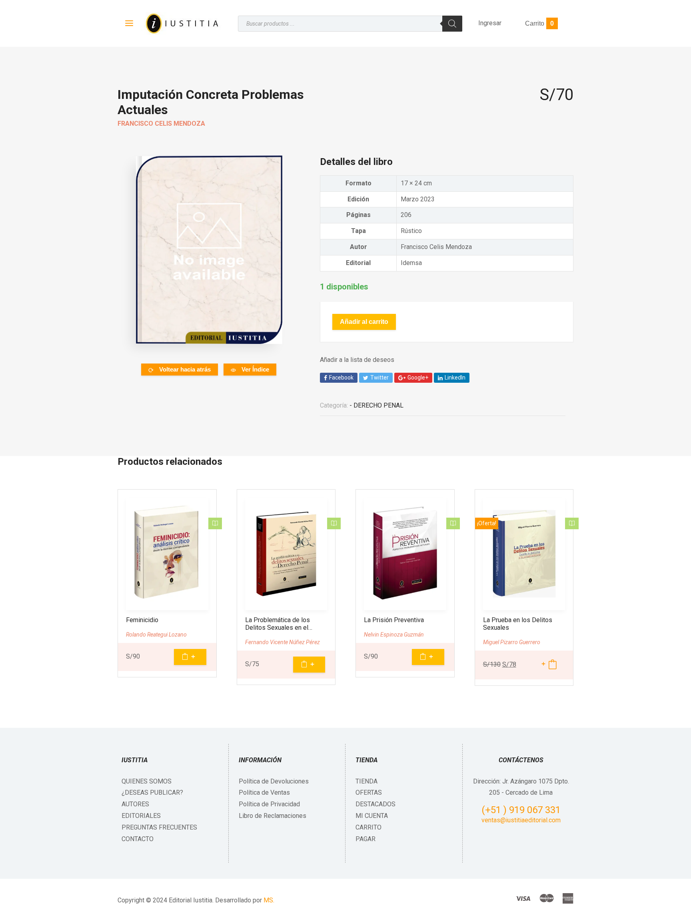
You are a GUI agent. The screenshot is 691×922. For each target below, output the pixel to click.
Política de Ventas (264, 792)
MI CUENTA (371, 816)
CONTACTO (138, 839)
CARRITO (368, 827)
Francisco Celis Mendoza (161, 123)
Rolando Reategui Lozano (156, 634)
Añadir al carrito (364, 321)
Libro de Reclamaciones (272, 816)
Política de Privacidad (269, 804)
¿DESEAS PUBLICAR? (152, 792)
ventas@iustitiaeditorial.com (521, 820)
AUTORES (135, 804)
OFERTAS (368, 792)
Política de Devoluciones (274, 781)
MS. (269, 900)
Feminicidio (142, 620)
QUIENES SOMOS (147, 781)
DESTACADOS (375, 804)
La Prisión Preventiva (394, 620)
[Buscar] (452, 24)
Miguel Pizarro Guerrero (511, 642)
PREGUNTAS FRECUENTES (159, 827)
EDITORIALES (141, 816)
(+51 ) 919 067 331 (521, 810)
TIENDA (366, 781)
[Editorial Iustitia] (181, 23)
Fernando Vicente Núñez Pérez (282, 642)
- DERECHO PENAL (376, 405)
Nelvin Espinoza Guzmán (394, 634)
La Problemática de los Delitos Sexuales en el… (278, 623)
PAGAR (365, 839)
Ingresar (489, 23)
